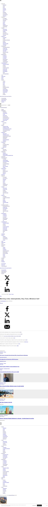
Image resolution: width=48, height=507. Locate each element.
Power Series (3, 244)
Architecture (4, 55)
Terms (10, 294)
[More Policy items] (3, 235)
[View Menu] (0, 0)
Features (4, 248)
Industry (3, 109)
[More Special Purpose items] (6, 157)
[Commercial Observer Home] (3, 1)
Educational (4, 162)
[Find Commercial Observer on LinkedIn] (7, 292)
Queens (4, 180)
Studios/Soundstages (6, 139)
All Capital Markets (6, 73)
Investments (3, 453)
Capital (3, 466)
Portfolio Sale (5, 48)
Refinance (4, 42)
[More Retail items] (3, 125)
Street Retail (4, 131)
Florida (1, 369)
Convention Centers (6, 144)
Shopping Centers (5, 126)
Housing (4, 236)
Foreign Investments (6, 67)
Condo (4, 114)
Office (4, 6)
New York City (5, 19)
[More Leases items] (3, 186)
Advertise (4, 489)
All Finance (4, 44)
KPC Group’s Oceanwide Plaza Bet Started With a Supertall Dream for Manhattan (14, 355)
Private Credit (5, 227)
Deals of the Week (5, 43)
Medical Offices (5, 154)
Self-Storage (5, 138)
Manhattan (4, 20)
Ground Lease (5, 30)
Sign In (1, 96)
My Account (7, 96)
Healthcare (4, 12)
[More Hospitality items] (5, 142)
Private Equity (5, 70)
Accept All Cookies (39, 505)
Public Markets (5, 71)
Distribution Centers (6, 134)
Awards (4, 247)
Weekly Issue (3, 76)
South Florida (5, 26)
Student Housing (5, 116)
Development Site (5, 454)
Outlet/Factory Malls (6, 127)
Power (2, 78)
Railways (4, 173)
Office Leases (5, 29)
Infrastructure (3, 168)
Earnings (4, 65)
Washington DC (5, 25)
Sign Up (3, 96)
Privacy (12, 294)
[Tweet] (7, 317)
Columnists (4, 88)
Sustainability (5, 60)
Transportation (5, 237)
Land (2, 148)
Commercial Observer (11, 495)
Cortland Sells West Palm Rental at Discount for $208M (9, 371)
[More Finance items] (4, 36)
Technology (3, 477)
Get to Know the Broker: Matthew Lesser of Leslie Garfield (12, 386)
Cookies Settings (34, 505)
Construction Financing (6, 197)
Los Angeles (5, 18)
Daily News (26, 341)
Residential (3, 110)
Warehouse (4, 140)
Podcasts (4, 94)
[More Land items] (3, 148)
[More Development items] (5, 54)
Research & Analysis (6, 87)
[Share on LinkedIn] (7, 323)
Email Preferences (4, 99)
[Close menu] (0, 106)
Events (2, 77)
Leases (2, 186)
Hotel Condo (5, 115)
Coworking (4, 122)
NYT (20, 332)
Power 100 (3, 264)
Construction (5, 215)
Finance (3, 36)
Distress (4, 41)
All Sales (4, 53)
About (2, 487)
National (4, 24)
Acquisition (4, 37)
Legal (4, 83)
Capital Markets (4, 221)
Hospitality (4, 9)
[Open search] (0, 103)
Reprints (3, 260)
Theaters (4, 167)
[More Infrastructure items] (5, 168)
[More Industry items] (4, 3)
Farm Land (4, 149)
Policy (4, 84)
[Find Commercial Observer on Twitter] (7, 280)
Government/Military (6, 163)
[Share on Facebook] (7, 311)
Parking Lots (5, 150)
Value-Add (4, 50)
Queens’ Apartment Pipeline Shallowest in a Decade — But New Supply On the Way (17, 418)
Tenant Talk (4, 32)
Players (4, 82)
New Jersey (1, 364)
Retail (4, 7)
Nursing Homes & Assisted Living (8, 155)
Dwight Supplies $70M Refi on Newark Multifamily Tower (9, 366)
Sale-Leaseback (5, 49)
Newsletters (3, 261)
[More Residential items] (5, 110)
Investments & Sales (7, 368)
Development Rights (6, 161)
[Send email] (7, 329)
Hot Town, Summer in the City (6, 402)
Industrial (4, 8)
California (1, 353)
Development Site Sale (6, 47)
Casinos (4, 143)
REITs (4, 72)
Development (3, 54)
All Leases (4, 35)
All (3, 203)
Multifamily (4, 111)
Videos (4, 93)
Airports (4, 169)
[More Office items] (3, 121)
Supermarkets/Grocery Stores (7, 128)
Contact (3, 259)
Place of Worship (5, 166)
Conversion (4, 58)
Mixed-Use (4, 15)
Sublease (4, 31)
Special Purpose (5, 14)
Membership (5, 488)
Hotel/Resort (5, 145)
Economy (4, 66)
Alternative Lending (6, 64)
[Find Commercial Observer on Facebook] (7, 286)
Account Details (4, 98)
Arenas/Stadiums (5, 160)
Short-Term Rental (5, 119)
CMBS (4, 38)
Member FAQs (4, 100)
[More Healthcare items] (4, 151)
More (1, 296)
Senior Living (5, 120)
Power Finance (4, 263)
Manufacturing (5, 137)
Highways (4, 172)
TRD (17, 345)
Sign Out (10, 96)
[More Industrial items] (4, 132)
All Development (5, 61)
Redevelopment (5, 59)
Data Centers (5, 133)
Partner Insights (5, 89)
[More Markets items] (4, 17)
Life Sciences (5, 13)
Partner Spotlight (5, 90)
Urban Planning (5, 238)
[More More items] (3, 79)
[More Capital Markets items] (6, 221)
